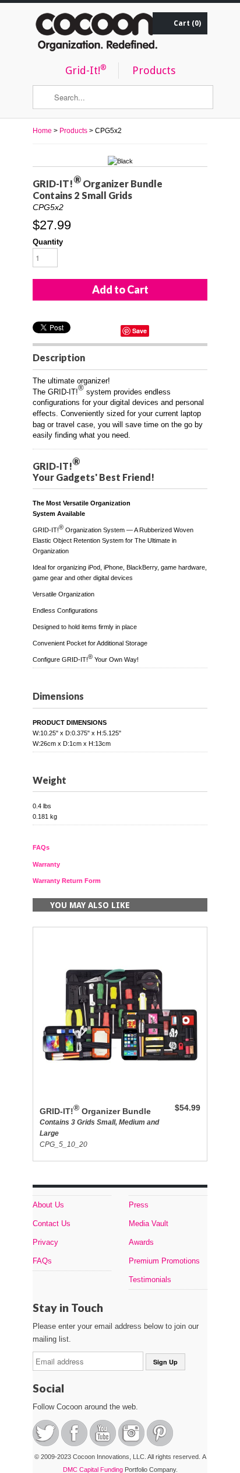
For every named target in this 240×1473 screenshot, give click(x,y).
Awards (141, 1242)
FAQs (41, 847)
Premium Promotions (164, 1260)
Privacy (45, 1242)
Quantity (48, 242)
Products (153, 70)
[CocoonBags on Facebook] (75, 1443)
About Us (48, 1204)
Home (42, 131)
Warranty (46, 864)
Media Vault (148, 1223)
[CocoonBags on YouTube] (104, 1443)
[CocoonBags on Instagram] (132, 1443)
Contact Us (51, 1223)
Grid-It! (86, 70)
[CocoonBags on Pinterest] (160, 1443)
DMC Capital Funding (94, 1469)
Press (139, 1204)
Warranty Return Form (67, 880)
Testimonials (150, 1279)
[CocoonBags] (97, 35)
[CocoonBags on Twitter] (47, 1443)
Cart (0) (187, 23)
